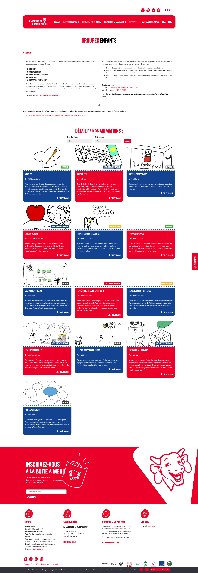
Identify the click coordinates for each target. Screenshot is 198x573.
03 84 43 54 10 (120, 90)
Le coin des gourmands (149, 21)
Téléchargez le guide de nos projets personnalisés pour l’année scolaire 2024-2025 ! (54, 115)
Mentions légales (53, 564)
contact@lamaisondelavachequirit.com (124, 87)
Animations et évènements (115, 21)
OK (141, 570)
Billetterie (167, 21)
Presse (33, 564)
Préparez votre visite (91, 21)
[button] (169, 10)
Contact (27, 564)
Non (147, 570)
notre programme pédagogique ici (48, 95)
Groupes (133, 21)
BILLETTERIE (195, 260)
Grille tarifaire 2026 (39, 549)
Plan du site (41, 564)
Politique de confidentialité (160, 570)
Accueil (57, 21)
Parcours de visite (71, 21)
